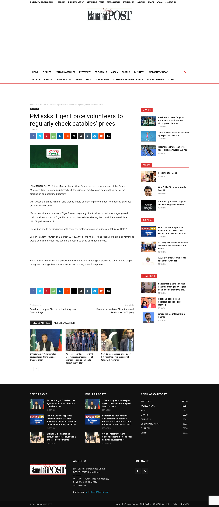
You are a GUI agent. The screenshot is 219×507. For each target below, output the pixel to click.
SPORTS (36, 79)
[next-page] (36, 369)
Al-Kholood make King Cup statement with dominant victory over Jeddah (171, 120)
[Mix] (101, 136)
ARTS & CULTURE (113, 2)
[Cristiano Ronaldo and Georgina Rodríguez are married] (148, 302)
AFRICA (160, 2)
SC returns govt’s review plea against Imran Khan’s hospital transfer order (43, 357)
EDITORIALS (101, 72)
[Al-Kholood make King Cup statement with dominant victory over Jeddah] (148, 121)
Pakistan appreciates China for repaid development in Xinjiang (115, 311)
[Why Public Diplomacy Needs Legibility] (148, 191)
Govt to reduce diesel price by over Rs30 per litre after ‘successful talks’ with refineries (116, 357)
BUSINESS (139, 72)
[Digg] (108, 136)
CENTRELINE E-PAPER (95, 2)
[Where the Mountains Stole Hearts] (148, 317)
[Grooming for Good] (148, 176)
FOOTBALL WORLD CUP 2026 (128, 79)
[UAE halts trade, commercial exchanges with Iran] (148, 261)
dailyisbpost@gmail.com (97, 492)
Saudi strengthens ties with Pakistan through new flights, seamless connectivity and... (172, 287)
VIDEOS (48, 79)
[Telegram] (95, 136)
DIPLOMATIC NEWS (158, 72)
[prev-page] (32, 369)
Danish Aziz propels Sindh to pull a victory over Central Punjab (53, 311)
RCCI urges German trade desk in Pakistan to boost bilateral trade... (173, 245)
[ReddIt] (67, 136)
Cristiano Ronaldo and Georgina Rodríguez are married (169, 302)
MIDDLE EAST (102, 79)
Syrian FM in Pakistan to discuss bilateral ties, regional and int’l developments (61, 437)
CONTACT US (170, 2)
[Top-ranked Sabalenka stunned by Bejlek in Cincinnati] (148, 136)
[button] (185, 72)
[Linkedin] (60, 136)
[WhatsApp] (53, 136)
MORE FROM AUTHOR (64, 323)
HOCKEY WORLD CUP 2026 (160, 79)
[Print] (81, 136)
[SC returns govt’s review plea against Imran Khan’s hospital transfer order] (46, 340)
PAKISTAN (140, 2)
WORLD (126, 72)
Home (35, 72)
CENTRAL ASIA (63, 79)
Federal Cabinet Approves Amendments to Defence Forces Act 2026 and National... (173, 230)
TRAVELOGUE (128, 2)
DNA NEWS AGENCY (76, 2)
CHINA (78, 79)
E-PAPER (47, 72)
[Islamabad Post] (109, 14)
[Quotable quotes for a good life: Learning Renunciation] (148, 205)
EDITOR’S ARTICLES (65, 72)
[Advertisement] (109, 46)
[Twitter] (40, 136)
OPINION (61, 2)
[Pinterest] (47, 136)
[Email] (74, 136)
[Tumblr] (88, 136)
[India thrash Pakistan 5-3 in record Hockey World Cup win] (148, 150)
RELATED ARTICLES (41, 323)
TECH (88, 79)
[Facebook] (33, 136)
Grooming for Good (167, 173)
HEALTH (150, 2)
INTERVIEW (85, 72)
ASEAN (114, 72)
